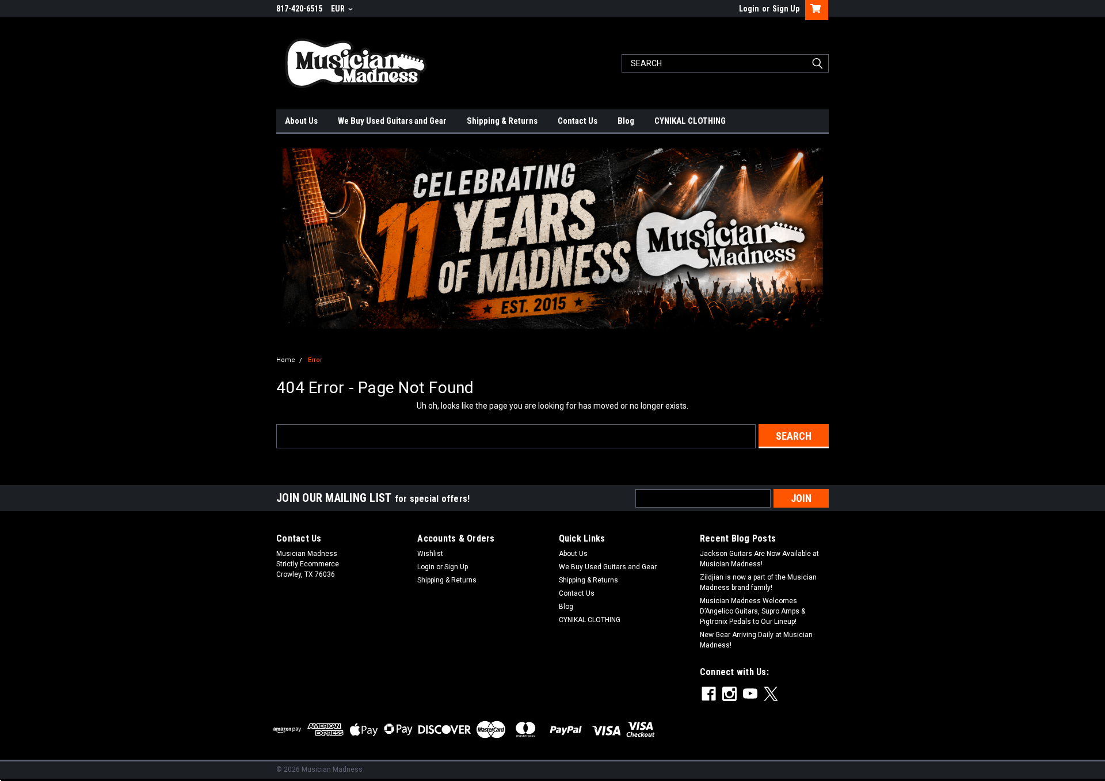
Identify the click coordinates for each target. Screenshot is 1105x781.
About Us (301, 121)
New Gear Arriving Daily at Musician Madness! (756, 640)
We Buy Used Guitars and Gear (392, 121)
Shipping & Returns (502, 121)
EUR (338, 8)
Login (749, 8)
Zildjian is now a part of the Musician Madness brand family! (758, 582)
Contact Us (577, 121)
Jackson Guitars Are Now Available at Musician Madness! (759, 559)
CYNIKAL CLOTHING (690, 121)
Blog (626, 121)
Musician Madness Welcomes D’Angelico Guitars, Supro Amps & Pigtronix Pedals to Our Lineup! (752, 611)
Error (315, 360)
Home (285, 360)
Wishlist (430, 554)
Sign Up (785, 8)
